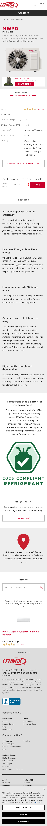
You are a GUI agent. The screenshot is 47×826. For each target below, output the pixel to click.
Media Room (7, 729)
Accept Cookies (23, 821)
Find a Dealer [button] (37, 185)
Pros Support (28, 721)
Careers (27, 783)
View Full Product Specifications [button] (23, 164)
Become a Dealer (30, 724)
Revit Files (6, 766)
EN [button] (35, 5)
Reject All (23, 814)
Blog (4, 727)
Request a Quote (8, 744)
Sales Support (7, 761)
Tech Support (7, 763)
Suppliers (6, 785)
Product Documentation (11, 746)
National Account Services (12, 769)
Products (5, 721)
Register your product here (23, 95)
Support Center (8, 724)
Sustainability (29, 780)
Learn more (37, 802)
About (4, 780)
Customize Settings (23, 807)
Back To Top (25, 653)
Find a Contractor (9, 758)
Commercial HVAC (12, 735)
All (12, 20)
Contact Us (28, 785)
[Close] (44, 789)
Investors (6, 783)
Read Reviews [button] (23, 518)
